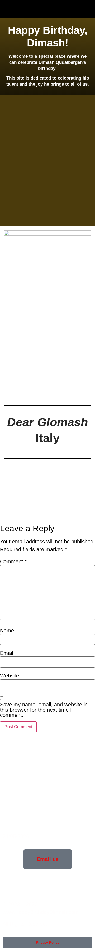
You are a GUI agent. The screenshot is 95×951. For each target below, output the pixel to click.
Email (6, 653)
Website (9, 675)
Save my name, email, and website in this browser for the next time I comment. (44, 710)
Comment (13, 561)
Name (7, 630)
